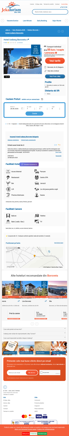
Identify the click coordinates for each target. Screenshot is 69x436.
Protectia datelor (39, 403)
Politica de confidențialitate (45, 429)
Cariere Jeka (56, 352)
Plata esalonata (38, 408)
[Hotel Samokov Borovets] (59, 31)
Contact (57, 4)
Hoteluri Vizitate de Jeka (26, 352)
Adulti (40, 106)
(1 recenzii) (20, 42)
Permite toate (42, 434)
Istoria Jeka (6, 403)
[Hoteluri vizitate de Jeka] (26, 348)
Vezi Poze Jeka (55, 76)
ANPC (36, 411)
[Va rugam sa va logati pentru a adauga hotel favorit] (34, 57)
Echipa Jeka (38, 4)
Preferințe (33, 434)
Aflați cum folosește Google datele (25, 429)
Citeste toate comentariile (28, 140)
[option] (12, 20)
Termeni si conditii (8, 394)
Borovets (52, 275)
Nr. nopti (29, 106)
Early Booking (42, 21)
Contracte (37, 400)
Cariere (32, 4)
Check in (12, 106)
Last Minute (27, 21)
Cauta (34, 113)
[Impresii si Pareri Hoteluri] (43, 348)
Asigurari (37, 406)
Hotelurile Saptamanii (9, 352)
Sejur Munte (56, 21)
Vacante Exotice (12, 21)
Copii (53, 106)
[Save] (42, 98)
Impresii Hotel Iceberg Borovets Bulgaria (24, 137)
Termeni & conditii (49, 4)
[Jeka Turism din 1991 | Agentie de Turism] (11, 12)
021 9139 (64, 7)
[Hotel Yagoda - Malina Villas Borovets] (62, 31)
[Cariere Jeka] (59, 348)
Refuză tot (26, 434)
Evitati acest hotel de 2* (16, 145)
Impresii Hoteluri (40, 352)
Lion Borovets (34, 301)
